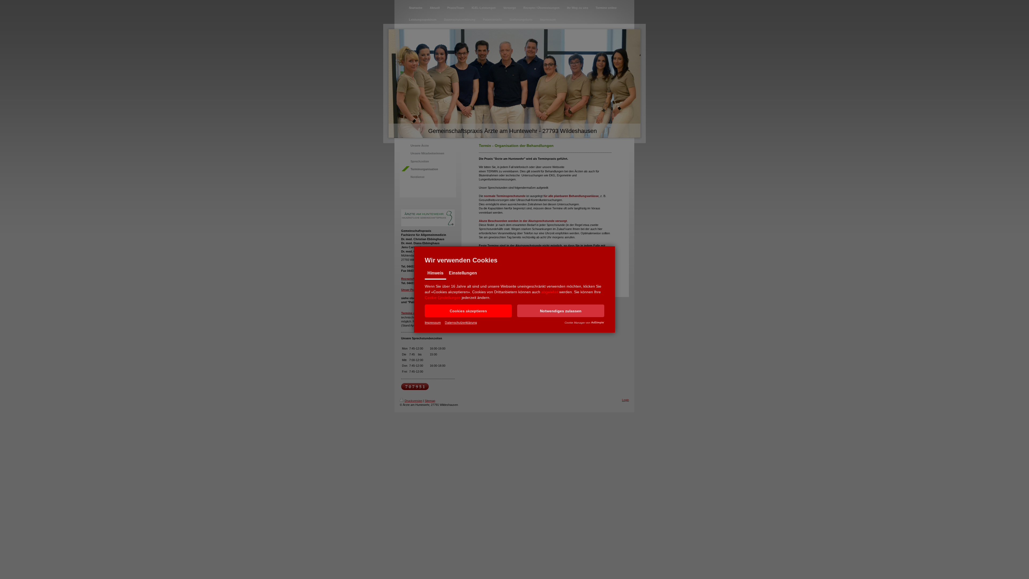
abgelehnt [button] (549, 292)
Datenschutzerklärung (461, 323)
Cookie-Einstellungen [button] (443, 297)
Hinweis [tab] (435, 273)
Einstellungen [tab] (463, 273)
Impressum (433, 323)
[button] (468, 311)
